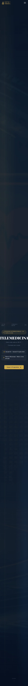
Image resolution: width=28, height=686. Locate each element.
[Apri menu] (24, 3)
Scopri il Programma (13, 367)
